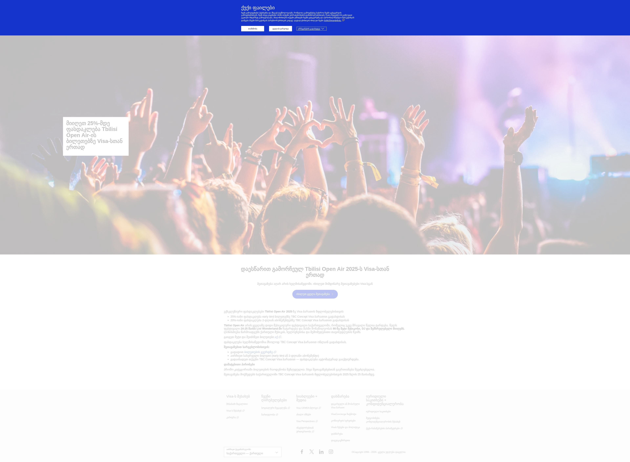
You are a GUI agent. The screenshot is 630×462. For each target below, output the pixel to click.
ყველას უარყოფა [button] (281, 28)
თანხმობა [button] (252, 28)
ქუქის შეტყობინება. (332, 20)
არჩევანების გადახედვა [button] (309, 28)
